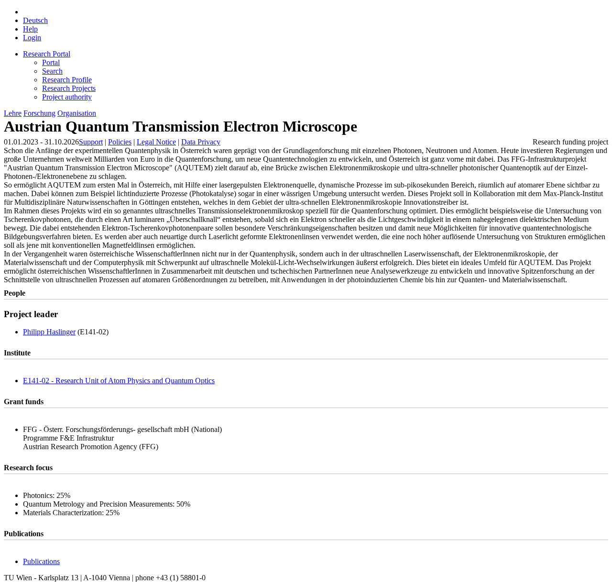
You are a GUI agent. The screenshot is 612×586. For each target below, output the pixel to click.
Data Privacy (200, 142)
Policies (119, 142)
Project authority (67, 97)
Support (91, 142)
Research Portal (46, 54)
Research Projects (69, 88)
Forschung (39, 113)
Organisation (76, 113)
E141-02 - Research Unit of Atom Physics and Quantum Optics (119, 380)
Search (52, 71)
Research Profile (67, 80)
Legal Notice (156, 142)
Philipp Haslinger (49, 332)
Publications (41, 561)
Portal (51, 62)
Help (30, 29)
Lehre (13, 113)
